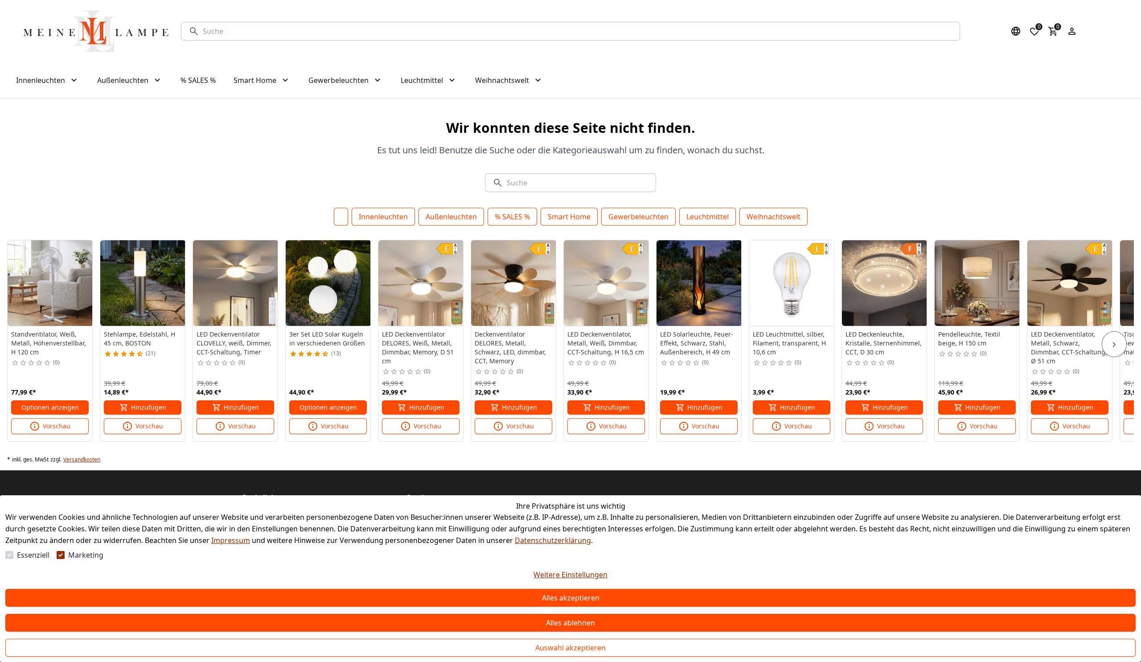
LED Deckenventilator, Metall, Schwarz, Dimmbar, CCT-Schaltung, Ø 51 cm (1069, 347)
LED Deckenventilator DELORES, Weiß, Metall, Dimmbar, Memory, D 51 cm (418, 347)
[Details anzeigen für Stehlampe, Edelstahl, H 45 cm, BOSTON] (143, 283)
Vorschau (56, 426)
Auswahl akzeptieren (570, 648)
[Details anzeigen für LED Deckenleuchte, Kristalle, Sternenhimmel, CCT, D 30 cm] (885, 283)
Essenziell (33, 555)
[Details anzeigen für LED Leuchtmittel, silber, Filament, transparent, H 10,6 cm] (792, 283)
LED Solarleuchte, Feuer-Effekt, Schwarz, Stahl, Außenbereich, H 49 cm (696, 343)
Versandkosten (81, 459)
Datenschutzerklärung (553, 540)
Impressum (230, 540)
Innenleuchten (383, 217)
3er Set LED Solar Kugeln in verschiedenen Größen (327, 338)
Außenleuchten (451, 217)
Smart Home (569, 217)
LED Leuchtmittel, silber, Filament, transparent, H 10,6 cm (789, 343)
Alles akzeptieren (570, 598)
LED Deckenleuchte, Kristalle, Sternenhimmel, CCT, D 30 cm (883, 343)
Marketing (85, 555)
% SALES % (512, 217)
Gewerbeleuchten (638, 217)
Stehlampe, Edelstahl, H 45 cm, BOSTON (139, 338)
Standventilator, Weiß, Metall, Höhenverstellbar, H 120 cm (48, 343)
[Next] (1114, 344)
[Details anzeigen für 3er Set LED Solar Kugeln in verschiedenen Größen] (328, 283)
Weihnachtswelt (773, 217)
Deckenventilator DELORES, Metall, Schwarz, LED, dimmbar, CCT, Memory (510, 347)
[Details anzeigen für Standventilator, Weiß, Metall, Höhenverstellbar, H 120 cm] (50, 283)
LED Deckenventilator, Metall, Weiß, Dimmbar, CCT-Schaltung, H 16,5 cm (605, 343)
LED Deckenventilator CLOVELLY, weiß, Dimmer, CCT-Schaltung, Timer (234, 343)
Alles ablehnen (570, 623)
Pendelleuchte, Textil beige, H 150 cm (969, 338)
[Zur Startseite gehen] (95, 31)
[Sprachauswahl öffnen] (1016, 31)
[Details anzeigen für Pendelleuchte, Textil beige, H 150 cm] (977, 283)
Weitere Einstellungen (570, 575)
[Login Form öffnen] (1072, 31)
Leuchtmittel (707, 217)
